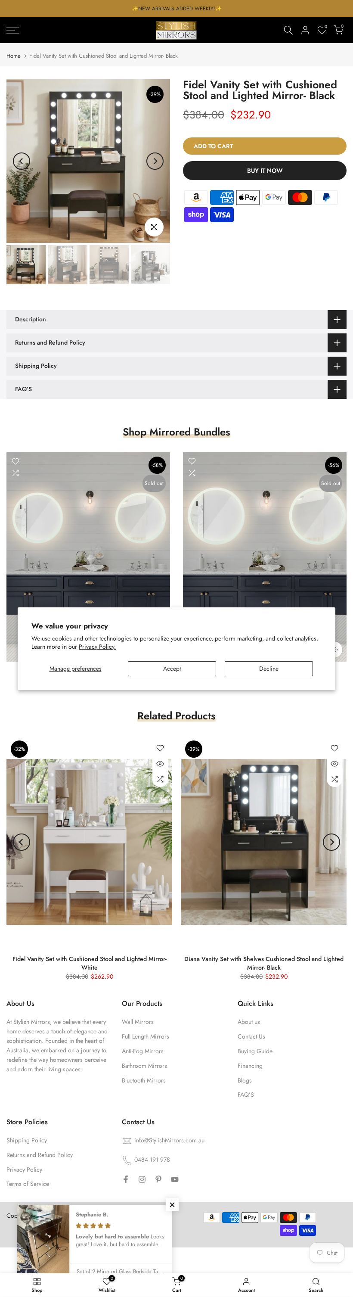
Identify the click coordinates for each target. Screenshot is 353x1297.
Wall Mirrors (138, 1021)
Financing (250, 1065)
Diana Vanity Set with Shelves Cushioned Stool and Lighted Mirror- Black (264, 963)
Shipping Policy (26, 1140)
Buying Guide (255, 1051)
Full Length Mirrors (145, 1036)
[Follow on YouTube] (175, 1179)
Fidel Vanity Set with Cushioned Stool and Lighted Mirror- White (89, 963)
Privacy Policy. (97, 646)
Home (13, 56)
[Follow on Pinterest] (158, 1179)
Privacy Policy (24, 1169)
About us (249, 1021)
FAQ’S (246, 1094)
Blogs (245, 1080)
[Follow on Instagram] (142, 1179)
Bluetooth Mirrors (144, 1080)
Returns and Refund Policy (39, 1155)
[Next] (155, 161)
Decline (269, 668)
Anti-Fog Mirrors (143, 1051)
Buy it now (265, 170)
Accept (172, 668)
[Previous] (21, 161)
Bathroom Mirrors (144, 1065)
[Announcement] (176, 8)
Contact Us (251, 1036)
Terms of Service (27, 1183)
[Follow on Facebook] (126, 1179)
